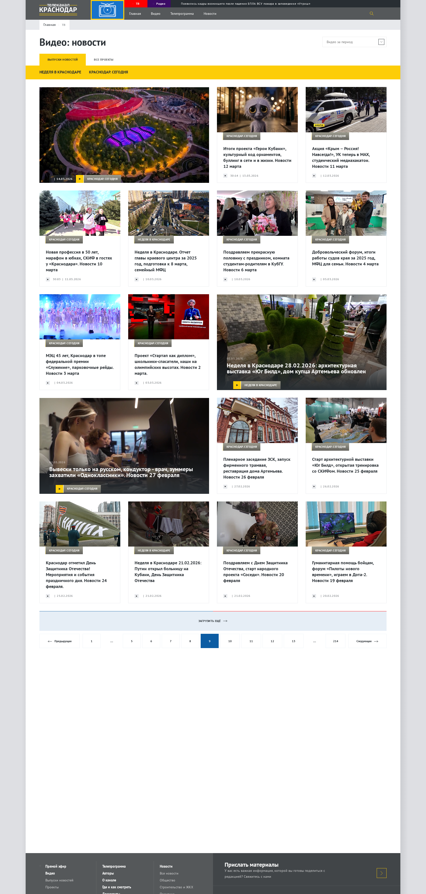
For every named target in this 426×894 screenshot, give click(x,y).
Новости (210, 13)
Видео (155, 13)
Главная (135, 13)
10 (230, 641)
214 (335, 641)
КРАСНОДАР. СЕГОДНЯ (108, 71)
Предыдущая (62, 641)
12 (272, 641)
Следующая (364, 641)
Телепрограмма (182, 13)
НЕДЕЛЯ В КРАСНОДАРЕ (60, 71)
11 (251, 641)
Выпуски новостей (59, 880)
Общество (167, 880)
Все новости (169, 873)
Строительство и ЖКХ (176, 887)
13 (293, 641)
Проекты (52, 887)
